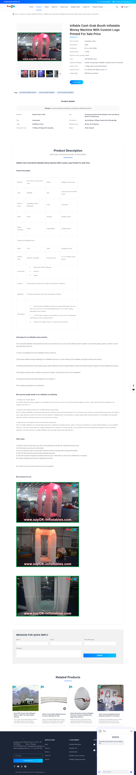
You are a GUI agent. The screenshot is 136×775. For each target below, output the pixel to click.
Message (19, 648)
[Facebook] (133, 385)
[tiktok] (22, 766)
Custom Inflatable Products (34, 14)
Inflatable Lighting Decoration (77, 759)
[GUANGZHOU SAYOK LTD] (11, 7)
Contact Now (25, 723)
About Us (54, 7)
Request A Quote (98, 7)
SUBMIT (100, 655)
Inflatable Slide (73, 752)
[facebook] (14, 766)
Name (18, 639)
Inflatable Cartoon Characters (77, 755)
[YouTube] (133, 390)
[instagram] (25, 766)
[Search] (117, 7)
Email (52, 639)
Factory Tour (64, 7)
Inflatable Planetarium (75, 744)
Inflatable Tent (73, 748)
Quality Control (75, 7)
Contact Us (86, 7)
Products (39, 7)
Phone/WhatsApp (89, 639)
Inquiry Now (76, 82)
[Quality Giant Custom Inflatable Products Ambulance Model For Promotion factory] (110, 698)
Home (31, 7)
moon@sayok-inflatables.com (123, 2)
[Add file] (99, 772)
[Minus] (131, 731)
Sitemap (47, 759)
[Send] (131, 772)
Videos (47, 7)
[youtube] (18, 766)
